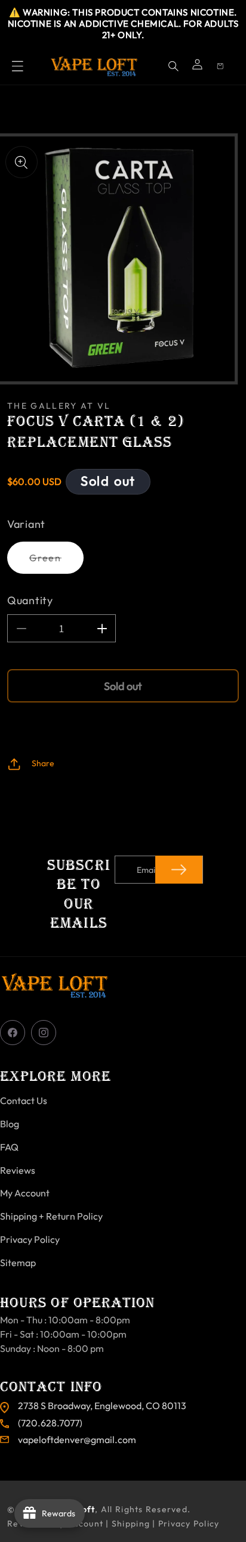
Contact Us (23, 1100)
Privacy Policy (30, 1239)
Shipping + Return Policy (51, 1216)
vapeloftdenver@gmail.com (77, 1439)
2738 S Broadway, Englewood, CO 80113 (102, 1406)
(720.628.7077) (50, 1423)
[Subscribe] (178, 870)
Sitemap (18, 1263)
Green (56, 562)
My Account (25, 1193)
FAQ (9, 1147)
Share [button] (43, 763)
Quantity (30, 600)
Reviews (17, 1170)
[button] (17, 66)
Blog (9, 1124)
